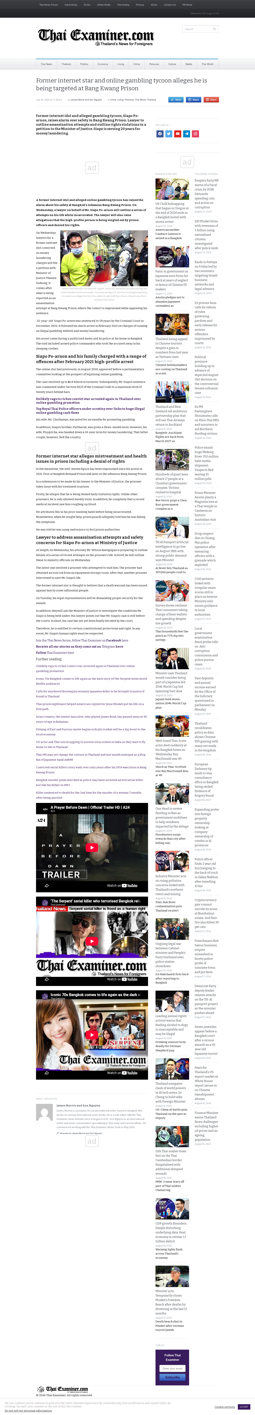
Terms (87, 4)
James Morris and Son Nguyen (86, 99)
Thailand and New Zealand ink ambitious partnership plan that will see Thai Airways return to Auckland (171, 415)
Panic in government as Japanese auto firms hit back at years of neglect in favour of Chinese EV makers (172, 280)
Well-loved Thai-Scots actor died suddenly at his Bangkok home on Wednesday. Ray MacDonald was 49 (171, 749)
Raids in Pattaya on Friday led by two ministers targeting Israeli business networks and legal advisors (206, 275)
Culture (172, 64)
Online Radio (104, 4)
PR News (187, 4)
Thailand (66, 64)
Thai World (207, 64)
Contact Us (170, 4)
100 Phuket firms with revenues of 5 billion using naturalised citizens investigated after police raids (206, 235)
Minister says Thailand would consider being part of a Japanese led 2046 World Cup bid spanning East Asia (171, 682)
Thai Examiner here (55, 653)
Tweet (178, 99)
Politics (84, 64)
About (154, 4)
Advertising (71, 4)
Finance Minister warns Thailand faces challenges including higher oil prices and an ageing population (206, 1126)
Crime (136, 64)
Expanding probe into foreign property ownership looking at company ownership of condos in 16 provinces (207, 827)
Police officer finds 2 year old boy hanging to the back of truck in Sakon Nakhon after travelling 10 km (206, 872)
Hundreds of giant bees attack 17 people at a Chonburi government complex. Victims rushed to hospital (172, 483)
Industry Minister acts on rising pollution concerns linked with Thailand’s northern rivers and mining (171, 885)
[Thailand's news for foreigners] (96, 38)
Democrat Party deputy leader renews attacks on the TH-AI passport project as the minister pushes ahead (206, 999)
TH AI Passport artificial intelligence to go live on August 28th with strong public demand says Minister (172, 551)
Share (196, 99)
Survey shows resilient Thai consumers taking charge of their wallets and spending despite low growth (172, 614)
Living (121, 64)
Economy (103, 64)
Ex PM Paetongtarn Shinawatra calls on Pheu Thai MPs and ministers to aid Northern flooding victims (207, 420)
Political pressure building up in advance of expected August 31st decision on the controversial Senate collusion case (207, 375)
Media (189, 64)
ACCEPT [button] (244, 1407)
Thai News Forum (48, 4)
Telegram (79, 646)
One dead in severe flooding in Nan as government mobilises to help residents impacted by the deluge (172, 817)
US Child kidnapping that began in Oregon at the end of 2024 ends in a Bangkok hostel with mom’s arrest (172, 212)
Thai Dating (123, 4)
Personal (154, 64)
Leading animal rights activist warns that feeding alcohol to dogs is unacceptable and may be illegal (172, 1025)
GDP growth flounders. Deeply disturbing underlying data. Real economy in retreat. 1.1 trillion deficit (171, 1232)
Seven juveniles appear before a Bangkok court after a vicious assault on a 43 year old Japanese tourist (206, 1040)
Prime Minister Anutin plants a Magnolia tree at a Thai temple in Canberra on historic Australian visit (206, 506)
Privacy (140, 4)
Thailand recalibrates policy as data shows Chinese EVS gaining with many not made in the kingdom (206, 737)
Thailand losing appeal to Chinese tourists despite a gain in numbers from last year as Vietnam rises (172, 348)
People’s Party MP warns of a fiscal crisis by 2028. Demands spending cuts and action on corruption (207, 194)
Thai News (46, 64)
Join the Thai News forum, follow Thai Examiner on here (82, 640)
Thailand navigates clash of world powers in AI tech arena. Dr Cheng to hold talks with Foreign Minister (171, 1092)
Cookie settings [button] (225, 1407)
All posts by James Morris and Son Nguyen (81, 1133)
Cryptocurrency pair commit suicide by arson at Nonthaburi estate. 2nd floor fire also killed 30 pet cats (207, 913)
